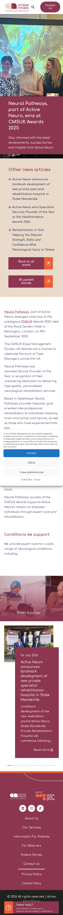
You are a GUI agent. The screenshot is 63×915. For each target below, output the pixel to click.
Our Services (31, 827)
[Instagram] (31, 808)
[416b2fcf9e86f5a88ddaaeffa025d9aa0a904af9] (17, 7)
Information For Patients (32, 836)
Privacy (37, 479)
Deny (31, 462)
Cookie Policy (26, 479)
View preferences (32, 472)
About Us (31, 818)
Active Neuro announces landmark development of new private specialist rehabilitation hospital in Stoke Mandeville (31, 189)
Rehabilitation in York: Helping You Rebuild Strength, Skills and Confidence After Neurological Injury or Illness (33, 240)
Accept (31, 453)
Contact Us (31, 864)
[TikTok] (40, 808)
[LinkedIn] (22, 808)
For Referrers (31, 845)
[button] (25, 7)
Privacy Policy (31, 874)
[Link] (31, 907)
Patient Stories (31, 854)
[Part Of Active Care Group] (45, 795)
